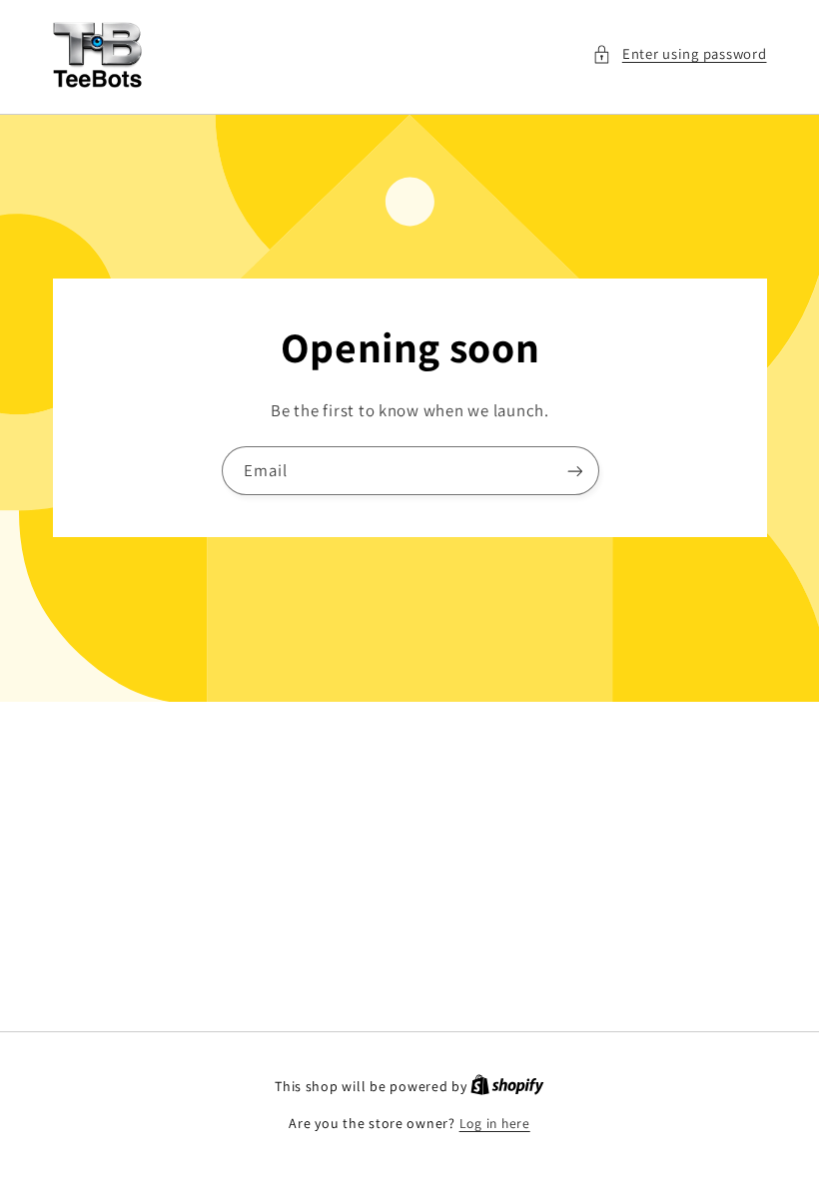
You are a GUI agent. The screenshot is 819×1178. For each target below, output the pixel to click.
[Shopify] (507, 1086)
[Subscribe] (574, 470)
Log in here (494, 1123)
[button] (679, 54)
